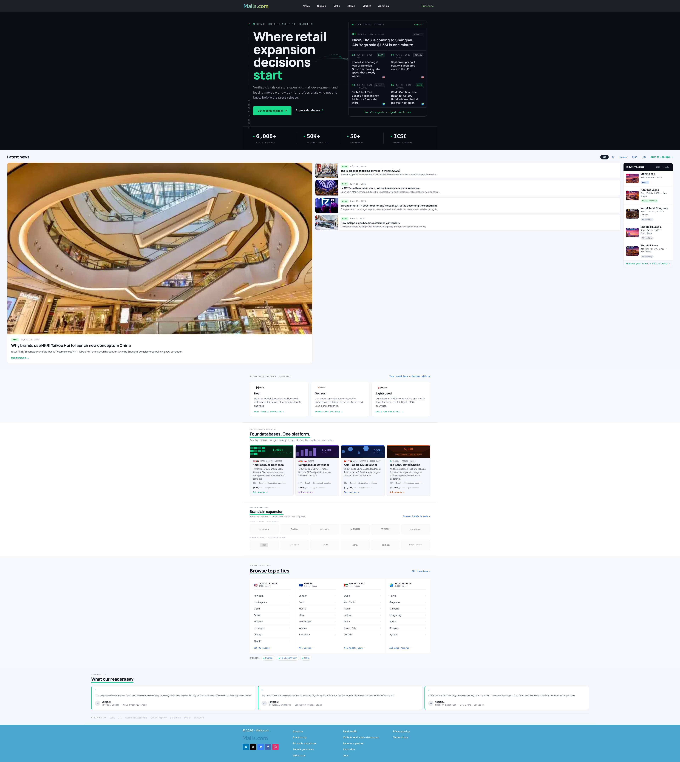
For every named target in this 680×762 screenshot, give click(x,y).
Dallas (272, 615)
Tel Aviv (362, 634)
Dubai (362, 595)
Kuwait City (362, 628)
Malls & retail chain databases (361, 737)
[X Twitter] (253, 747)
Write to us (299, 755)
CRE (644, 157)
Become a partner (353, 743)
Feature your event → (638, 263)
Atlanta (272, 641)
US (613, 157)
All (604, 157)
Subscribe (428, 5)
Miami (272, 608)
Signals (321, 5)
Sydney (408, 634)
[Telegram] (260, 747)
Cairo (307, 657)
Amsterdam (317, 621)
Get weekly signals (272, 111)
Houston (272, 621)
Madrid (317, 608)
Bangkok (408, 628)
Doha (362, 621)
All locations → (421, 571)
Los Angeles (272, 602)
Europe (623, 157)
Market (366, 5)
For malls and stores (305, 743)
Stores (351, 5)
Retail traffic (350, 731)
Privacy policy (401, 731)
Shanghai (408, 608)
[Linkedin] (246, 747)
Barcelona (317, 634)
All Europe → (306, 648)
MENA (634, 157)
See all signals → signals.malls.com (387, 112)
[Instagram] (275, 747)
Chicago (272, 634)
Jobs (346, 755)
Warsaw (317, 628)
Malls (336, 5)
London (317, 595)
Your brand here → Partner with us (409, 376)
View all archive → (662, 157)
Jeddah (362, 615)
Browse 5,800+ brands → (416, 516)
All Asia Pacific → (400, 648)
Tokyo (408, 595)
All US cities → (263, 648)
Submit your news (303, 749)
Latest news (18, 157)
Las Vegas (272, 628)
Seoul (408, 621)
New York (272, 595)
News (306, 5)
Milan (317, 615)
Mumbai (269, 657)
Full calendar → (661, 263)
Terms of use (400, 737)
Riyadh (362, 608)
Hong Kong (408, 615)
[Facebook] (268, 747)
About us (383, 5)
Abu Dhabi (362, 602)
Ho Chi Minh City (289, 657)
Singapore (408, 602)
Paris (317, 602)
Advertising (300, 737)
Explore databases (310, 110)
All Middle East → (354, 648)
